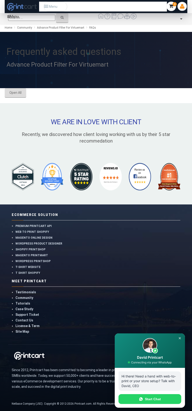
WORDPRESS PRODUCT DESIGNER (38, 243)
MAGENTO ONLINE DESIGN (33, 237)
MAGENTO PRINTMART (31, 255)
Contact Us (24, 320)
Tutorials (22, 303)
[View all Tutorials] (127, 18)
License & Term (27, 326)
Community (24, 298)
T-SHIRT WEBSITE (28, 267)
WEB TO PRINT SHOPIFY (32, 232)
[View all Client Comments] (121, 18)
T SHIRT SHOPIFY (27, 273)
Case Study (24, 309)
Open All (15, 92)
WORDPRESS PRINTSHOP (33, 261)
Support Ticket (27, 315)
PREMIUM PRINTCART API (33, 226)
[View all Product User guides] (114, 18)
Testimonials (25, 292)
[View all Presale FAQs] (107, 18)
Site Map (22, 331)
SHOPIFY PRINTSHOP (30, 249)
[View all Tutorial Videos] (134, 18)
